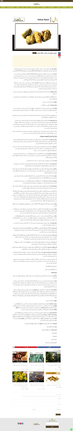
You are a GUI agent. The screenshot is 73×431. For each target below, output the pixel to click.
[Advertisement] (34, 61)
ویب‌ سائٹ (58, 409)
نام (59, 404)
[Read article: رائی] (36, 376)
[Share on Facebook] (59, 53)
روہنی (43, 363)
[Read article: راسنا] (19, 376)
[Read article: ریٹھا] (19, 357)
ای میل (34, 409)
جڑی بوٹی (58, 7)
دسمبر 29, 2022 (57, 369)
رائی (43, 383)
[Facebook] (22, 423)
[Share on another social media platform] (59, 57)
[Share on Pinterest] (59, 55)
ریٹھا (26, 363)
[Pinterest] (20, 423)
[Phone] (18, 423)
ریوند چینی (59, 383)
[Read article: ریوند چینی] (53, 376)
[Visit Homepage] (36, 3)
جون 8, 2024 (58, 387)
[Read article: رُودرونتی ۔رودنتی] (53, 357)
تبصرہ (59, 398)
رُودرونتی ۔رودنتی (57, 363)
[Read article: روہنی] (36, 357)
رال (34, 53)
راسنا (26, 383)
